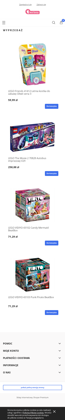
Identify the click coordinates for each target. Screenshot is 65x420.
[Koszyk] (61, 22)
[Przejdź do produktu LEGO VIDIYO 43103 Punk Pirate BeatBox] (32, 275)
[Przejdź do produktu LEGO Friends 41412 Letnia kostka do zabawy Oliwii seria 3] (32, 64)
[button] (4, 22)
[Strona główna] (32, 11)
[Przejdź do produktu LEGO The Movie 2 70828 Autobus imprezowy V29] (32, 137)
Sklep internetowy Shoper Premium (32, 397)
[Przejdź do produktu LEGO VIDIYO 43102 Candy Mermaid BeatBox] (32, 205)
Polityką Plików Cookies (33, 412)
